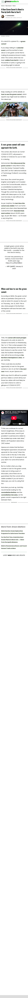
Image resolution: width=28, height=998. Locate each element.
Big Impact (9, 5)
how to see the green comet (11, 94)
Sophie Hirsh (10, 15)
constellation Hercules (9, 495)
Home (2, 5)
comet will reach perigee (17, 338)
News (14, 5)
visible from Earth (11, 60)
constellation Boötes (8, 492)
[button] (3, 2)
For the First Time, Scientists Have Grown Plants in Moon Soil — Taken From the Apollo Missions (12, 539)
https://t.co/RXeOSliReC (14, 263)
